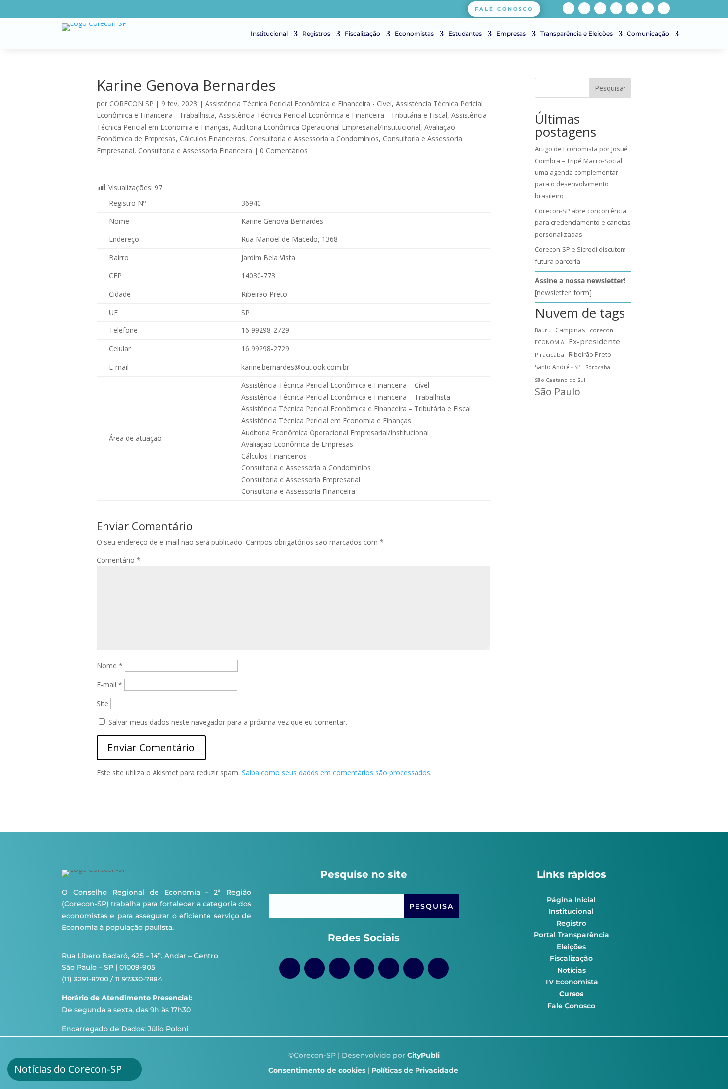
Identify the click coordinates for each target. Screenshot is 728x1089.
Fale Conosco (571, 1005)
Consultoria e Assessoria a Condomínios (314, 138)
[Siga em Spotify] (632, 8)
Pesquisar (610, 88)
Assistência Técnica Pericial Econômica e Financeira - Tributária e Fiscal (333, 115)
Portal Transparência (571, 934)
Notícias (571, 970)
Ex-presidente (594, 341)
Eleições (571, 946)
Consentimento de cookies (316, 1070)
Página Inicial (571, 899)
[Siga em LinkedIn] (648, 8)
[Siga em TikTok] (600, 8)
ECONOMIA (549, 342)
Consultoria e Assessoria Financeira (195, 150)
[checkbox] (359, 397)
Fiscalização (362, 33)
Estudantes (465, 33)
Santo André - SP (558, 367)
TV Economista (571, 982)
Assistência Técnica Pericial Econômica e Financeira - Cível (298, 103)
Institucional (269, 33)
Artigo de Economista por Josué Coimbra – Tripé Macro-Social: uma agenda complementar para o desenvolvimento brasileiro (581, 172)
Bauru (543, 330)
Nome (110, 665)
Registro (571, 923)
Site (102, 703)
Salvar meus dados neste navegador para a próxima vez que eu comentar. (227, 722)
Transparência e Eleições (576, 33)
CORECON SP (131, 103)
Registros (316, 33)
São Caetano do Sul (560, 379)
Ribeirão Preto (590, 354)
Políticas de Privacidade (414, 1070)
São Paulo (557, 392)
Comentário (119, 560)
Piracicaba (549, 354)
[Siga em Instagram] (584, 8)
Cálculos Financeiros (212, 138)
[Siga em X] (664, 8)
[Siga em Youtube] (616, 8)
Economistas (414, 33)
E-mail (109, 684)
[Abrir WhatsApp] (701, 1063)
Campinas (570, 330)
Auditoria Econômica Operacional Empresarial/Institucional (326, 127)
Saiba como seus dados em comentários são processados (336, 772)
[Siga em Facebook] (568, 8)
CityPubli (423, 1055)
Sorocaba (597, 367)
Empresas (511, 33)
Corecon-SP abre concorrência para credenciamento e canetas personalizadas (583, 222)
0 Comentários (284, 150)
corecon (601, 330)
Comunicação (648, 33)
